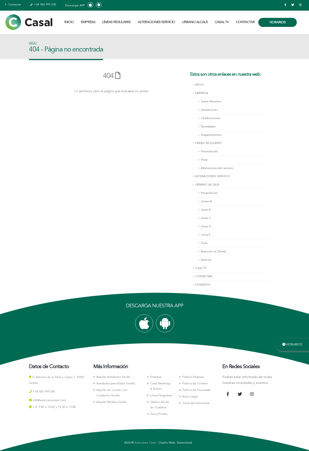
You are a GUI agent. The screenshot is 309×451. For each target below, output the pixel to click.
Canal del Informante (196, 403)
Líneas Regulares (161, 395)
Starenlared (184, 442)
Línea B (206, 209)
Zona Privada (158, 414)
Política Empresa (193, 377)
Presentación (209, 151)
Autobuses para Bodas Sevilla (115, 383)
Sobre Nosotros (211, 101)
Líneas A (206, 201)
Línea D (206, 226)
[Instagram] (300, 5)
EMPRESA (88, 22)
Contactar (14, 4)
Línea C (206, 218)
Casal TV (222, 22)
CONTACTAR (245, 22)
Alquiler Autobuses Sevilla (113, 377)
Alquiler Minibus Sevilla (111, 402)
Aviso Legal (189, 396)
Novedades (208, 126)
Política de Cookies (195, 383)
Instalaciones (209, 109)
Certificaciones (210, 118)
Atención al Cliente (213, 251)
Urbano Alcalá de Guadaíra (159, 405)
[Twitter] (293, 5)
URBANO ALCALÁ (195, 22)
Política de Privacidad (196, 390)
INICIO (69, 22)
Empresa (155, 377)
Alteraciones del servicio (217, 168)
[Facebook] (285, 5)
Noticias (206, 259)
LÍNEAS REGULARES (116, 22)
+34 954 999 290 (44, 4)
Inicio (32, 43)
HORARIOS (277, 22)
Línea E (205, 234)
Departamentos (211, 135)
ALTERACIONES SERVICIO (156, 22)
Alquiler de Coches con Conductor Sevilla (111, 393)
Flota (204, 159)
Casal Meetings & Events (160, 386)
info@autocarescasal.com (49, 400)
